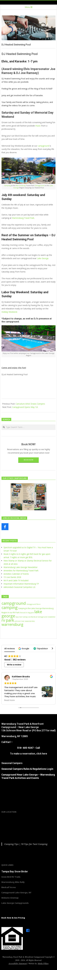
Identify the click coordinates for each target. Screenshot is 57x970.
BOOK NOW (28, 460)
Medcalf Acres (8, 887)
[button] (24, 648)
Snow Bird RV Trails (10, 877)
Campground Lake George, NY (16, 892)
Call (38, 747)
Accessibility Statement (18, 963)
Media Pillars (43, 963)
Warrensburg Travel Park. (23, 218)
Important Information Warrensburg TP (21, 583)
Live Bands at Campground (37, 617)
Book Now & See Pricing (13, 917)
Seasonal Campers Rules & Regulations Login (27, 768)
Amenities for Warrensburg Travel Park (21, 570)
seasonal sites (30, 621)
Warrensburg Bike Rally (13, 882)
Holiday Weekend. (9, 312)
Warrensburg (20, 185)
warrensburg (12, 624)
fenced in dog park (27, 613)
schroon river (19, 621)
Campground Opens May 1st (25, 407)
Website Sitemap (10, 897)
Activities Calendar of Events (16, 574)
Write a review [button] (14, 664)
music (38, 125)
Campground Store (33, 604)
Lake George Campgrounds (15, 903)
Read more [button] (9, 700)
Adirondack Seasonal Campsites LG (19, 587)
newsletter (51, 617)
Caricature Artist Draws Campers (30, 403)
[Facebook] (27, 929)
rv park (8, 620)
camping (10, 607)
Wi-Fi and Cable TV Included (16, 580)
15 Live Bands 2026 (12, 577)
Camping (7, 185)
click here (41, 753)
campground (43, 145)
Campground (39, 185)
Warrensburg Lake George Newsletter (20, 567)
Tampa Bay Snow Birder (14, 871)
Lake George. (43, 258)
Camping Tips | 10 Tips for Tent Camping (25, 844)
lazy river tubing (21, 617)
